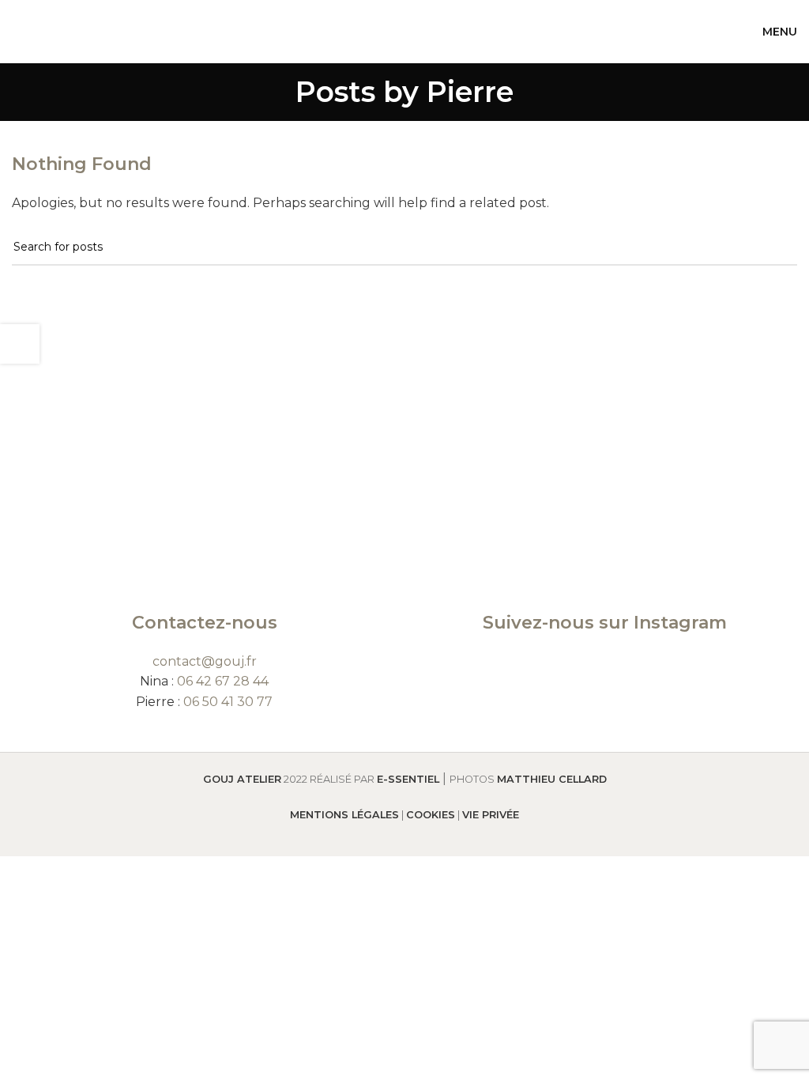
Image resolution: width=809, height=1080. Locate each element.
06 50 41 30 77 (228, 701)
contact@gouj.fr (204, 661)
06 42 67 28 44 (223, 681)
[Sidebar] (20, 344)
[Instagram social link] (604, 667)
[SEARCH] (779, 247)
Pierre (470, 91)
